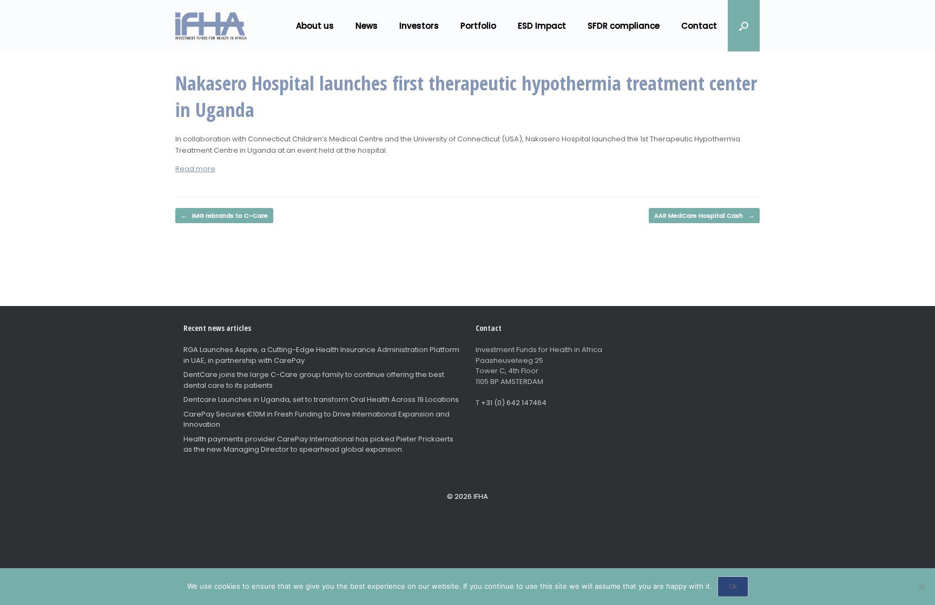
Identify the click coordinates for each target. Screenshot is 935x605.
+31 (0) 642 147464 (513, 403)
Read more (195, 169)
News (366, 25)
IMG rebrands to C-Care (224, 215)
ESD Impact (542, 25)
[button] (744, 25)
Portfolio (478, 25)
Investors (419, 25)
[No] (921, 586)
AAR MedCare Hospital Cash (704, 215)
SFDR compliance (624, 25)
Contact (699, 25)
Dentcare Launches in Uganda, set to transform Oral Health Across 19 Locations (321, 399)
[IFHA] (211, 26)
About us (315, 25)
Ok (733, 586)
